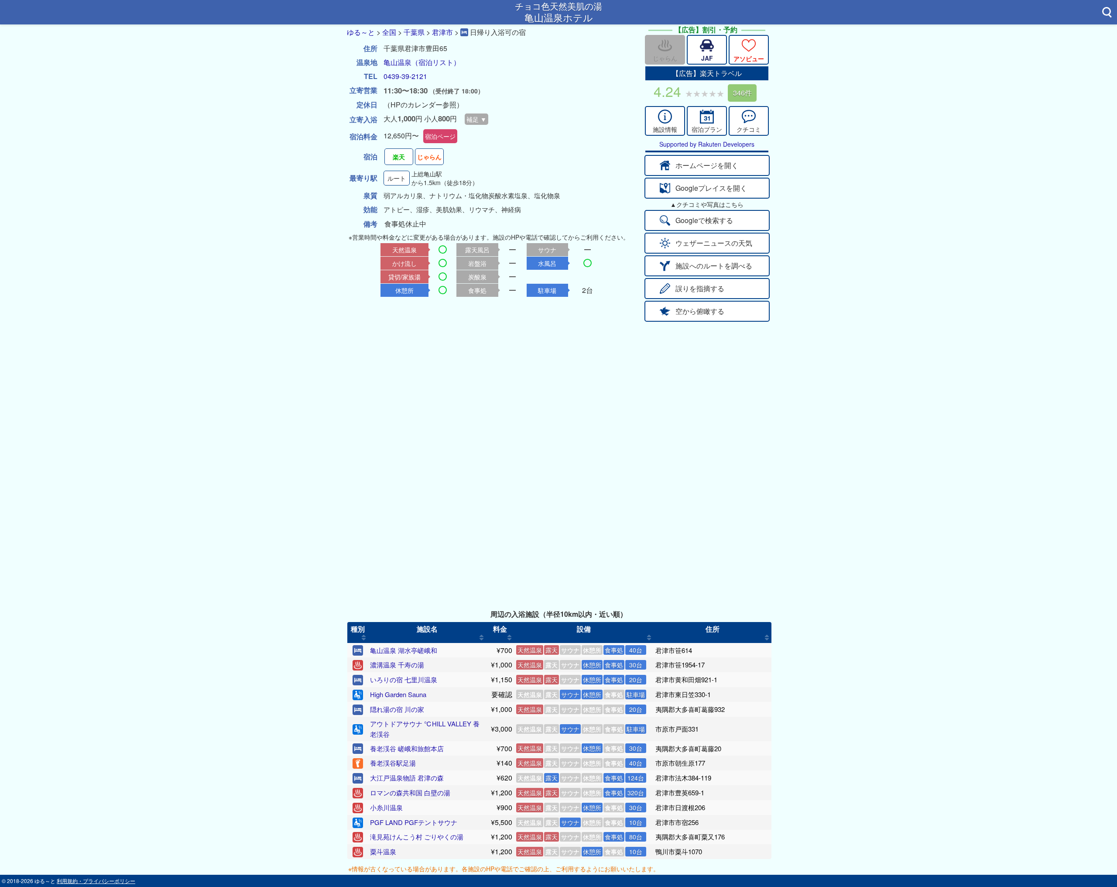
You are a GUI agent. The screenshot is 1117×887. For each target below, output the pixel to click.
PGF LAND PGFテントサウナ (413, 822)
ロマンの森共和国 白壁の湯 (410, 792)
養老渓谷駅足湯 (393, 762)
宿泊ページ (440, 136)
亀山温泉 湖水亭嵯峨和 (403, 650)
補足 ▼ (476, 119)
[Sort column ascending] (364, 638)
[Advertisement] (558, 387)
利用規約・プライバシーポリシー (96, 880)
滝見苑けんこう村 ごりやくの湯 (416, 836)
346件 (742, 93)
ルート (396, 178)
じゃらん (429, 156)
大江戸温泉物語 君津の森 (407, 777)
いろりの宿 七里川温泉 (403, 679)
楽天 (399, 156)
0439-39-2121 (405, 76)
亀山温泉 (397, 62)
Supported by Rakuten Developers (706, 144)
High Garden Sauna (398, 694)
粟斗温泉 (383, 851)
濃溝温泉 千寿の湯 (397, 664)
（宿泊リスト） (435, 62)
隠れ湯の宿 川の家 (397, 709)
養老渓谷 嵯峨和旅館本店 (407, 748)
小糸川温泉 (386, 807)
